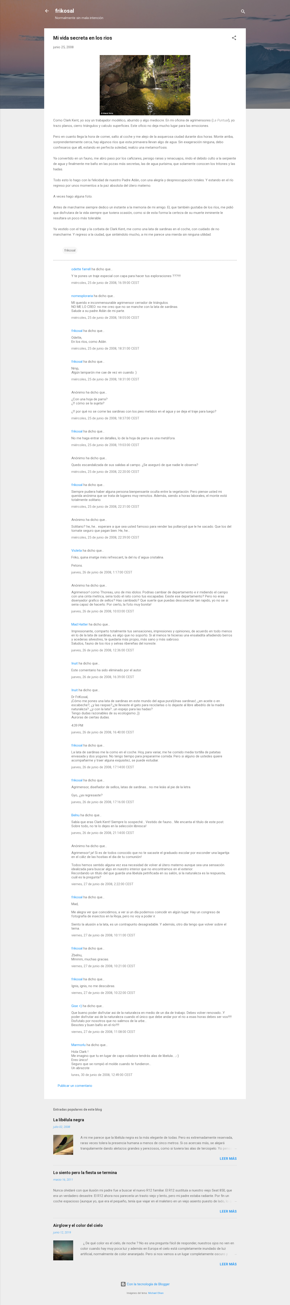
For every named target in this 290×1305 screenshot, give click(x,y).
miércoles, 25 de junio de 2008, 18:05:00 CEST (105, 318)
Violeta (76, 551)
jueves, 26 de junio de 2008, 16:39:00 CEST (102, 677)
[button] (234, 38)
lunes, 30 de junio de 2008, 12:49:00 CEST (102, 1075)
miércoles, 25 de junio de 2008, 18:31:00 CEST (105, 348)
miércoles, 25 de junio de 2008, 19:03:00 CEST (105, 445)
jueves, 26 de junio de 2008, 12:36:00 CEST (102, 650)
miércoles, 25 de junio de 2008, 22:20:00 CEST (105, 472)
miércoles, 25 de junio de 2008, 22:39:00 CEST (105, 537)
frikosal (64, 11)
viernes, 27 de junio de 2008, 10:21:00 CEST (103, 966)
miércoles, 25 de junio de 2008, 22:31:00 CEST (105, 507)
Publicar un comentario (75, 1086)
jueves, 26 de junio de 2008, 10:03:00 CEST (102, 611)
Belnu (75, 815)
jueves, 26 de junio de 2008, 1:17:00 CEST (101, 572)
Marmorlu (78, 1045)
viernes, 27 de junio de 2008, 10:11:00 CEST (103, 935)
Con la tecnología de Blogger (148, 1284)
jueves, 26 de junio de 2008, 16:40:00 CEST (102, 732)
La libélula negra (68, 1119)
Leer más (228, 1159)
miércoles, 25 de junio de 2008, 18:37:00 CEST (105, 418)
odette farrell (81, 269)
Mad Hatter (79, 624)
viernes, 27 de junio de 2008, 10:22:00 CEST (103, 993)
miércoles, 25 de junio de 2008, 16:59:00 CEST (105, 283)
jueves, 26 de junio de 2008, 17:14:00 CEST (102, 767)
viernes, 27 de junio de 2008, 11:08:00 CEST (103, 1032)
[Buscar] (243, 12)
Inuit (74, 663)
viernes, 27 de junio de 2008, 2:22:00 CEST (102, 884)
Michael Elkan (156, 1293)
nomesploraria (82, 296)
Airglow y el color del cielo (78, 1225)
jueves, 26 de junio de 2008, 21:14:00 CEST (102, 833)
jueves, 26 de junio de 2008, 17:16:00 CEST (102, 802)
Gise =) (76, 1006)
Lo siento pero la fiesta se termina (85, 1172)
